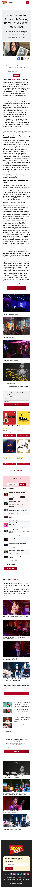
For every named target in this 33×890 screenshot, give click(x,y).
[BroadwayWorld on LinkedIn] (17, 874)
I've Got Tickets (9, 435)
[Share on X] (22, 58)
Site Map (19, 879)
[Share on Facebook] (18, 58)
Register (19, 2)
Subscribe (16, 694)
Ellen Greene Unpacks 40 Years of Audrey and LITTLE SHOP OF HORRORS (22, 719)
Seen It (9, 433)
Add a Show (10, 568)
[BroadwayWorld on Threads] (24, 874)
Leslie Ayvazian (16, 79)
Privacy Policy (20, 883)
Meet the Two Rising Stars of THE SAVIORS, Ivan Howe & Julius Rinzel (22, 726)
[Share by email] (28, 58)
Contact (19, 877)
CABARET (11, 2)
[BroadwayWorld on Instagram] (14, 874)
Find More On (15, 470)
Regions (14, 879)
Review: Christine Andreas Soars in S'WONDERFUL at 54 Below (13, 811)
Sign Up (16, 75)
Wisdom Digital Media (21, 882)
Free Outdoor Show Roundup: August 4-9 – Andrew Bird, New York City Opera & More (16, 793)
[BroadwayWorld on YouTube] (28, 874)
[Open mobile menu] (31, 2)
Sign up (16, 751)
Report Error (26, 879)
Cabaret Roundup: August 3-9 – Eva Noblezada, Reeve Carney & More (14, 828)
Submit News (7, 879)
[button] (27, 2)
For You (9, 291)
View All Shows (10, 564)
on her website (21, 284)
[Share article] (25, 58)
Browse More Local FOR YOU (18, 386)
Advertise (9, 877)
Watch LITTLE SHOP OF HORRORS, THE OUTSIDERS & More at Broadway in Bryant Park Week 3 (22, 704)
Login (24, 2)
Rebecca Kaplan (17, 579)
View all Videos (7, 731)
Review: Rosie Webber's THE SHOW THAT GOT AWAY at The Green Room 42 (16, 776)
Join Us (24, 877)
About (14, 877)
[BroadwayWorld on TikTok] (21, 874)
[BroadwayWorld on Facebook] (11, 874)
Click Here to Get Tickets (16, 288)
